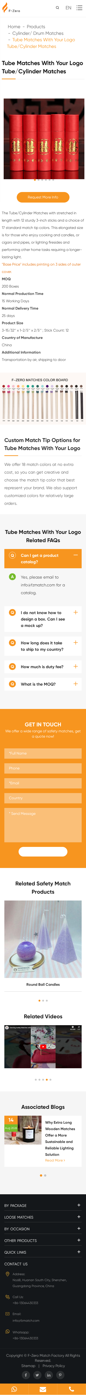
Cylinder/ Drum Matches (38, 33)
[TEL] (71, 1389)
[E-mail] (43, 1389)
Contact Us (16, 1264)
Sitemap (28, 1366)
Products (36, 26)
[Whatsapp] (14, 1389)
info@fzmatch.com (26, 1320)
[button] (39, 1001)
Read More (54, 1160)
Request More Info (43, 197)
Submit (43, 851)
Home (14, 26)
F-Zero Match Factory (46, 1355)
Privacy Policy (54, 1366)
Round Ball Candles (43, 984)
